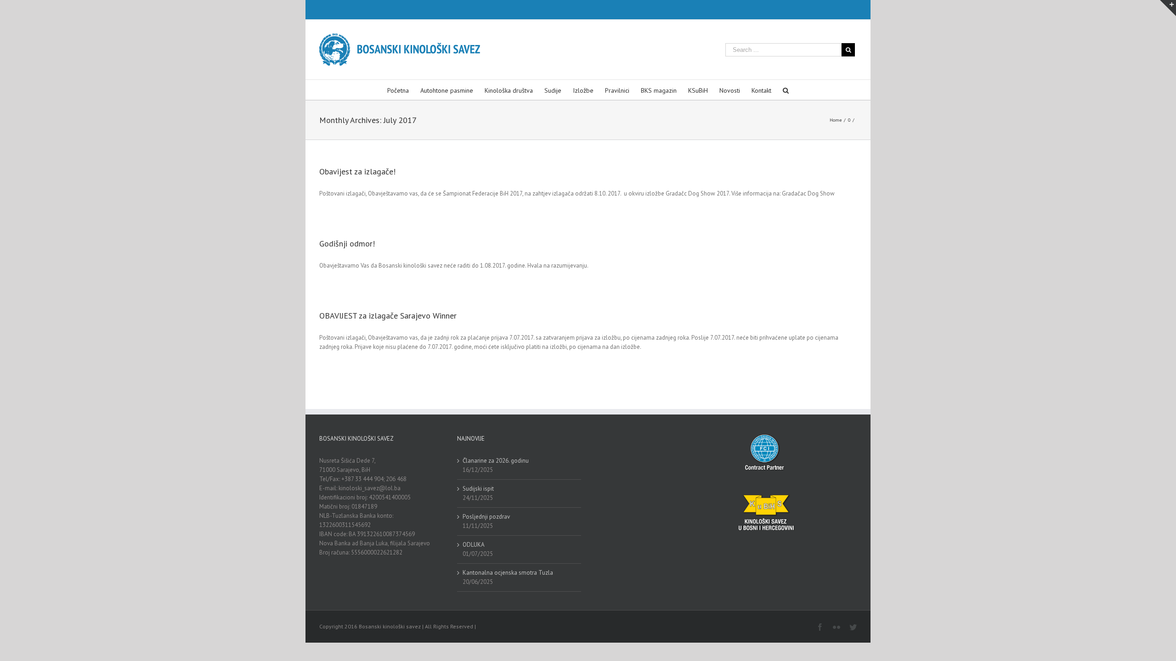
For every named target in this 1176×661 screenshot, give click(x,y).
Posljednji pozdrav (486, 517)
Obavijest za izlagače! (357, 171)
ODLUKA (474, 545)
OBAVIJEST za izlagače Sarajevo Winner (388, 315)
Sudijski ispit (478, 489)
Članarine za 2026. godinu (496, 461)
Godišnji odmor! (347, 243)
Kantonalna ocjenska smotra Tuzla (508, 573)
